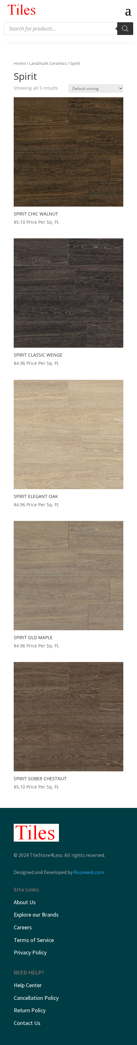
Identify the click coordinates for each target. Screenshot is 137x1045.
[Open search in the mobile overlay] (68, 28)
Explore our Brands (36, 914)
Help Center (28, 985)
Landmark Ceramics (48, 63)
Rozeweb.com (89, 872)
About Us (25, 902)
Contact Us (27, 1023)
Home (19, 63)
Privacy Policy (30, 952)
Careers (23, 927)
